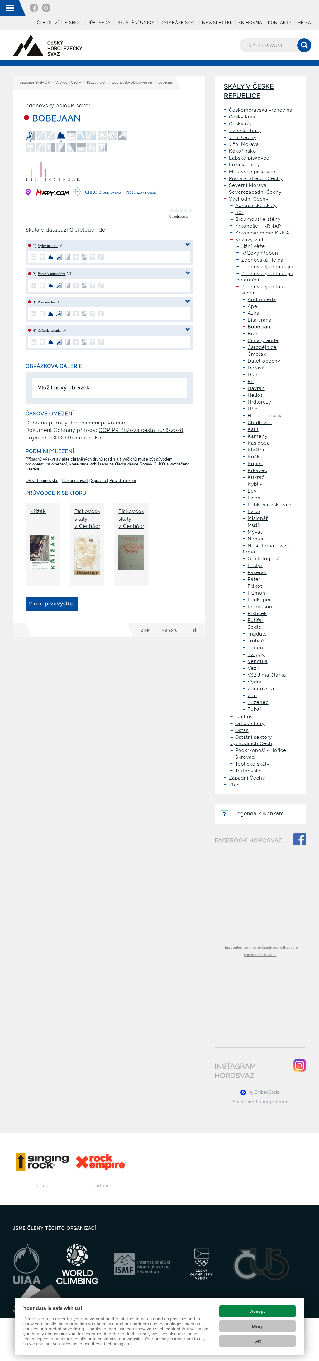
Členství (48, 22)
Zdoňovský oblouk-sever (132, 83)
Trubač (256, 641)
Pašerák (257, 572)
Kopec (255, 463)
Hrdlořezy (259, 402)
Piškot (255, 586)
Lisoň (254, 498)
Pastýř (255, 565)
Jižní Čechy (242, 137)
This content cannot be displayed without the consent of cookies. (260, 951)
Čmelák (257, 354)
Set (257, 1341)
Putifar (256, 620)
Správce (99, 480)
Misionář (258, 518)
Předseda (99, 22)
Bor (239, 212)
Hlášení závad (75, 480)
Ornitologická (264, 559)
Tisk (193, 630)
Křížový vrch (96, 83)
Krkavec (257, 470)
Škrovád (245, 757)
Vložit (52, 604)
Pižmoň (256, 593)
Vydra (255, 682)
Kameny (258, 436)
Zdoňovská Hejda (262, 260)
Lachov (244, 717)
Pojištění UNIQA (135, 22)
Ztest (235, 785)
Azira (253, 313)
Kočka (255, 457)
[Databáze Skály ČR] (47, 45)
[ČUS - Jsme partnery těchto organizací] (261, 1264)
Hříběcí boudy (265, 416)
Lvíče (254, 511)
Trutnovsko (248, 771)
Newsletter (217, 22)
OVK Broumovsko (42, 480)
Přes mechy (46, 302)
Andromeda (262, 299)
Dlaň (253, 374)
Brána (255, 333)
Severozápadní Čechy (255, 192)
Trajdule (257, 634)
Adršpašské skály (256, 205)
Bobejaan (259, 327)
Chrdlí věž (260, 422)
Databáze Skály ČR (34, 83)
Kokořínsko (242, 151)
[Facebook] (34, 7)
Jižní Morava (244, 144)
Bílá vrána (260, 320)
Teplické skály (252, 764)
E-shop (73, 22)
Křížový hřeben (259, 253)
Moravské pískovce (252, 171)
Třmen (255, 647)
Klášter (256, 450)
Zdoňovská (261, 689)
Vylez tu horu (48, 245)
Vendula (258, 661)
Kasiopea (259, 443)
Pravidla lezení (122, 480)
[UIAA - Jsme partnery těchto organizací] (27, 1264)
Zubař (255, 709)
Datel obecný (264, 361)
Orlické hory (250, 723)
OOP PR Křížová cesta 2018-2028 (141, 430)
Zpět (146, 630)
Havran (256, 388)
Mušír (254, 525)
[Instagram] (46, 7)
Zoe (252, 695)
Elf (251, 381)
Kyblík (255, 484)
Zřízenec (258, 702)
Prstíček (257, 613)
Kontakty (280, 22)
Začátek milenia (49, 330)
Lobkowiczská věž (270, 504)
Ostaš (242, 730)
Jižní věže (253, 246)
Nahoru (170, 630)
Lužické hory (244, 165)
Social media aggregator (260, 1101)
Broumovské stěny (258, 219)
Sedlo (255, 627)
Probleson (260, 606)
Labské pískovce (249, 158)
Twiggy (256, 654)
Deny (257, 1326)
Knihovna (250, 22)
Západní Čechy (247, 778)
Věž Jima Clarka (267, 675)
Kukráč (256, 477)
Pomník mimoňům (51, 274)
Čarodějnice (262, 347)
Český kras (242, 117)
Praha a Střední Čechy (256, 178)
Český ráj (240, 124)
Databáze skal (178, 22)
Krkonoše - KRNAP (258, 226)
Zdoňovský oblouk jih (267, 267)
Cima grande (263, 340)
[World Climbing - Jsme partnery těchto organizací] (77, 1264)
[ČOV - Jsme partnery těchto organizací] (201, 1264)
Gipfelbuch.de (87, 230)
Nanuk (256, 539)
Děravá (256, 368)
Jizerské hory (245, 130)
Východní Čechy (68, 83)
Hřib (253, 409)
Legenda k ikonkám (259, 814)
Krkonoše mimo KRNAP (264, 233)
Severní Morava (248, 185)
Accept (257, 1311)
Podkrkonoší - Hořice (260, 750)
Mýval (255, 532)
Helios (255, 395)
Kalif (253, 429)
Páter (254, 579)
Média (304, 22)
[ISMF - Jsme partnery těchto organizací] (142, 1264)
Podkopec (260, 600)
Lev (252, 491)
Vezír (253, 668)
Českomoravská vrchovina (261, 110)
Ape (252, 306)
